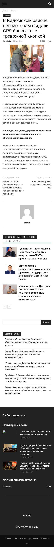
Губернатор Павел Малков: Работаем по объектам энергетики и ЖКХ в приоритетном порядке (26, 342)
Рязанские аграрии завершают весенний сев (40, 184)
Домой (5, 11)
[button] (5, 4)
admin (8, 41)
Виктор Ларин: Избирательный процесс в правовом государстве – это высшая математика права (35, 272)
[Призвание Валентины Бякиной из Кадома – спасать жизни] (10, 434)
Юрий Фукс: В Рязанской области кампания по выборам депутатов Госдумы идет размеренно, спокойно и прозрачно (28, 378)
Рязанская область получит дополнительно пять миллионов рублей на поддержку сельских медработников (28, 390)
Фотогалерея (20, 538)
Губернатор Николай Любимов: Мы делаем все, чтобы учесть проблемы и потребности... (35, 466)
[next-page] (9, 307)
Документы (33, 538)
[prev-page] (4, 307)
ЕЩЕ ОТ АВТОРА (12, 241)
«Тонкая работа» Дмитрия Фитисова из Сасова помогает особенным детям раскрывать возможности (34, 293)
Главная (14, 11)
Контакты (45, 538)
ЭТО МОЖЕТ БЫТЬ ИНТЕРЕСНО (20, 237)
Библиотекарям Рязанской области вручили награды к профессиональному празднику (13, 187)
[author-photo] (27, 218)
